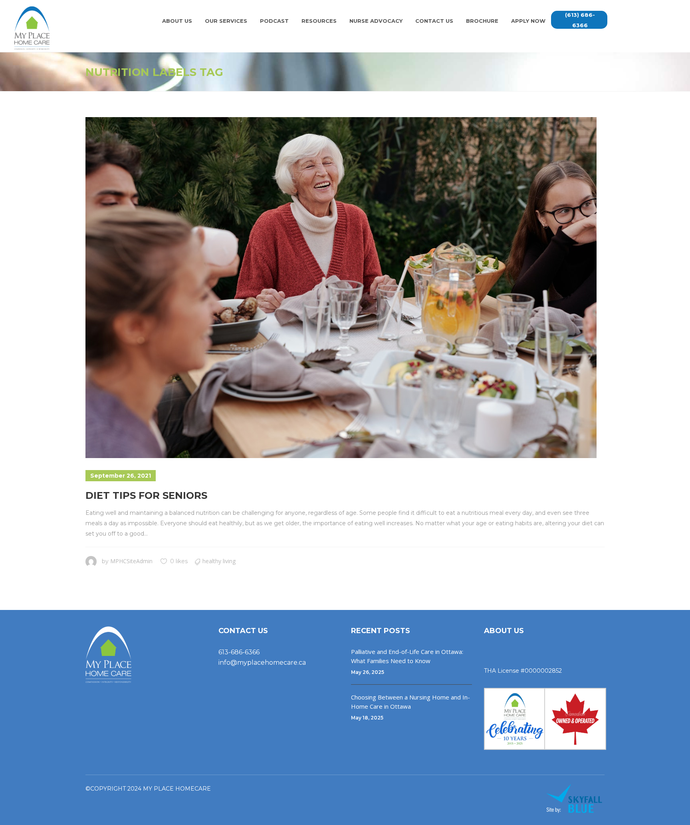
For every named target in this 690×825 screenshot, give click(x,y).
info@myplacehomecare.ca (262, 662)
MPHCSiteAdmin (131, 561)
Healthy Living (219, 561)
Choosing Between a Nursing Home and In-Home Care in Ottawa (410, 701)
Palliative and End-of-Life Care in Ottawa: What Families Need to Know (407, 656)
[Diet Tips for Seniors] (341, 287)
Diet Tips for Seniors (146, 495)
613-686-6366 (239, 652)
